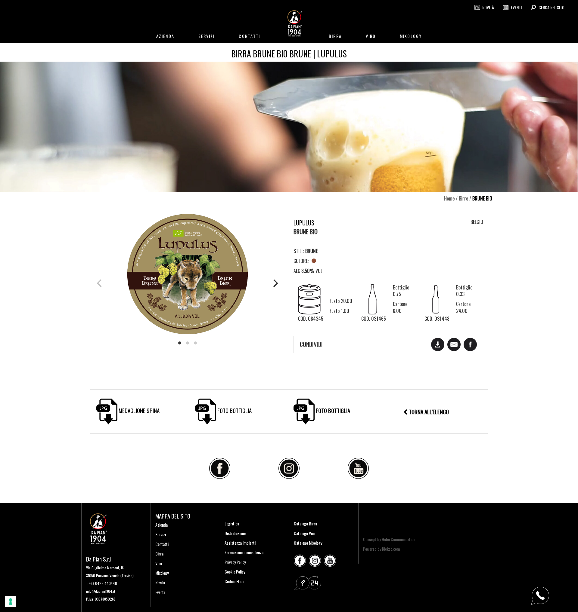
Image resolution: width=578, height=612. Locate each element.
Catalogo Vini (304, 533)
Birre (463, 198)
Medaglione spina (138, 410)
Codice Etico (234, 581)
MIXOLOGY (411, 36)
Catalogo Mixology (308, 543)
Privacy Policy (235, 562)
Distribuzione (235, 533)
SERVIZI (206, 36)
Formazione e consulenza (244, 552)
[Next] (274, 283)
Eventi (160, 592)
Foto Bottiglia (234, 410)
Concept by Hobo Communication (389, 539)
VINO (371, 36)
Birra (159, 553)
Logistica (232, 523)
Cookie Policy (235, 571)
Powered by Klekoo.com (381, 549)
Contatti (162, 544)
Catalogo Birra (305, 523)
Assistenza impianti (240, 543)
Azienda (161, 525)
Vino (158, 563)
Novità (160, 582)
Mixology (162, 573)
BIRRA (335, 36)
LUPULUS (304, 222)
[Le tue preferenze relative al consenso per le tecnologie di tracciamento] (10, 601)
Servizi (160, 534)
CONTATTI (249, 36)
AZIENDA (165, 36)
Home (449, 198)
